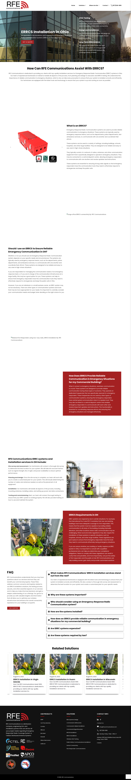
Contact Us (100, 723)
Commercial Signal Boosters (75, 729)
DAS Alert (43, 733)
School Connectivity (72, 745)
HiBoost (42, 730)
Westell (42, 737)
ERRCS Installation (72, 735)
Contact (105, 5)
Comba (42, 726)
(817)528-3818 (116, 5)
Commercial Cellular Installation (76, 726)
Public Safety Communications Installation (79, 742)
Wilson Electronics (45, 740)
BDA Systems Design (72, 719)
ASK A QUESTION (13, 608)
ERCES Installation (71, 732)
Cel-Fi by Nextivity (45, 723)
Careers (99, 743)
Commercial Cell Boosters (74, 723)
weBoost (42, 743)
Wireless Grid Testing (72, 739)
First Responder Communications (76, 748)
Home (73, 5)
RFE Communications (68, 777)
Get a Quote (27, 42)
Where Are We (93, 5)
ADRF (41, 719)
